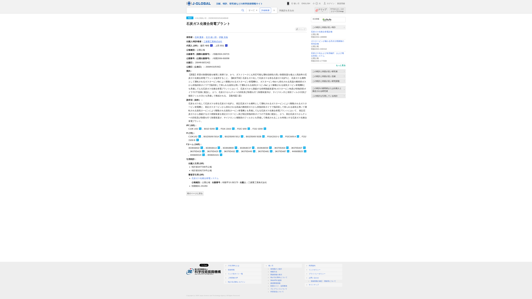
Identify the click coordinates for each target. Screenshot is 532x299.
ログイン (331, 3)
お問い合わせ (314, 278)
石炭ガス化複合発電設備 (321, 32)
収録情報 (231, 270)
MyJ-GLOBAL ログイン (236, 282)
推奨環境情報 (275, 283)
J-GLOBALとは (233, 266)
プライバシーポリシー (317, 274)
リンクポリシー (314, 270)
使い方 (297, 3)
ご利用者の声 (233, 278)
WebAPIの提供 (276, 280)
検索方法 (273, 272)
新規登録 (341, 3)
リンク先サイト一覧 (235, 274)
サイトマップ (314, 285)
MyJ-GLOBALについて (278, 277)
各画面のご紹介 (276, 269)
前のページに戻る (195, 193)
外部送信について (277, 292)
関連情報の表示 (276, 275)
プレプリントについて (278, 289)
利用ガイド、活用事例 (278, 286)
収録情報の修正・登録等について (323, 281)
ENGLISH (306, 3)
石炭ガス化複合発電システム (205, 178)
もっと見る (341, 65)
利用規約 (312, 266)
